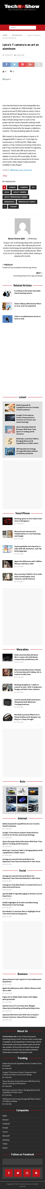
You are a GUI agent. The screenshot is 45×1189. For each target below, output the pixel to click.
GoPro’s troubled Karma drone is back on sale (27, 317)
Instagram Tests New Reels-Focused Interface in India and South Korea (22, 885)
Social (22, 870)
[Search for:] (22, 27)
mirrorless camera (27, 202)
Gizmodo (28, 170)
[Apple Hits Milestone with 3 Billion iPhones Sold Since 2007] (7, 564)
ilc (33, 187)
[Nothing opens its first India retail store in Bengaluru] (7, 521)
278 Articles (32, 239)
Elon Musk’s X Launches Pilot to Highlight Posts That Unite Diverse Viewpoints (21, 912)
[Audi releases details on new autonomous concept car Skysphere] (22, 808)
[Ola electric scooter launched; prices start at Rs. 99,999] (11, 808)
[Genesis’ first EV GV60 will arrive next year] (11, 791)
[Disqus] (22, 360)
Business (23, 974)
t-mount (13, 207)
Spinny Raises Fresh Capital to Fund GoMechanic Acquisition (22, 980)
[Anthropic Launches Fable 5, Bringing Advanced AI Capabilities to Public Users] (10, 441)
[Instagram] (27, 1173)
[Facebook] (9, 1173)
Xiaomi (5, 1148)
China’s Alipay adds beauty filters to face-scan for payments (27, 304)
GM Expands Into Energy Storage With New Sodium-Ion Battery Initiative (27, 451)
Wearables (22, 649)
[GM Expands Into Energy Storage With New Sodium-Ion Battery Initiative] (10, 451)
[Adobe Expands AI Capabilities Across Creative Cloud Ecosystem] (10, 408)
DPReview (14, 170)
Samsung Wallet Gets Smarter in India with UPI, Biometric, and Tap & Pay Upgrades (28, 548)
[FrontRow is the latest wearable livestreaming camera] (7, 293)
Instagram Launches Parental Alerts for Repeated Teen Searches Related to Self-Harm (21, 860)
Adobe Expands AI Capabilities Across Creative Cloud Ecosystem (27, 407)
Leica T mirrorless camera (15, 197)
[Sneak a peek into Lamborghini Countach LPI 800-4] (33, 800)
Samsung (5, 1140)
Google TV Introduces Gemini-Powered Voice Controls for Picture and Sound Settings (26, 418)
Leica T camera (19, 192)
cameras (24, 187)
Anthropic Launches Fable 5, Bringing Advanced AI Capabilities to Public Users (27, 440)
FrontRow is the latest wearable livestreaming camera (27, 291)
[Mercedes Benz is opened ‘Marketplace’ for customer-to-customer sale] (33, 808)
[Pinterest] (36, 1173)
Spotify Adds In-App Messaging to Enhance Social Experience (22, 894)
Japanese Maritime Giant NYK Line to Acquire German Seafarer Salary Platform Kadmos (20, 1015)
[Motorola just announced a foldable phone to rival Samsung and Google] (7, 534)
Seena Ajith (20, 55)
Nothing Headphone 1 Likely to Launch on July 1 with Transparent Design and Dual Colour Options (28, 687)
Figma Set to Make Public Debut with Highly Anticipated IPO (19, 998)
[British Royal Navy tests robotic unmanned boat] (33, 791)
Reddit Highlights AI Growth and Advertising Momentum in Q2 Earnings (20, 903)
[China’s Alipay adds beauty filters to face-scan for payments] (7, 306)
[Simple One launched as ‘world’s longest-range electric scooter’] (11, 800)
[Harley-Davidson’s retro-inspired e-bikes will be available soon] (22, 791)
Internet (22, 818)
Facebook (6, 1124)
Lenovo (5, 1132)
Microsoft (6, 1136)
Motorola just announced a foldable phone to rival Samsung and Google (27, 533)
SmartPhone (22, 513)
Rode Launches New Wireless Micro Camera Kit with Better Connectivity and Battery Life (26, 657)
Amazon (5, 1120)
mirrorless (9, 202)
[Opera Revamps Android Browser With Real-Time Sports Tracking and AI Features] (10, 429)
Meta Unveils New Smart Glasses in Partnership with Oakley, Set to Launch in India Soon (28, 672)
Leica (21, 170)
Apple (4, 1116)
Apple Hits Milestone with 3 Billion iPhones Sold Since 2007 (28, 562)
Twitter (4, 1144)
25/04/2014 (8, 55)
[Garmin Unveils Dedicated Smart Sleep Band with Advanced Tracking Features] (7, 702)
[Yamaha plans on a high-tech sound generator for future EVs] (22, 800)
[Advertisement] (23, 18)
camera (12, 187)
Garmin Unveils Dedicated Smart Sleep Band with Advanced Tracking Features (27, 701)
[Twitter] (18, 1173)
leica (6, 192)
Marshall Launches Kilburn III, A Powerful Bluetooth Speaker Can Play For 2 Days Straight (27, 716)
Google (5, 1128)
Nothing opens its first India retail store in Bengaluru (28, 519)
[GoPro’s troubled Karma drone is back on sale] (7, 319)
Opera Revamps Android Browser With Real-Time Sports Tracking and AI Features (26, 430)
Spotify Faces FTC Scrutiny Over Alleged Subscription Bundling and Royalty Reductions (21, 1006)
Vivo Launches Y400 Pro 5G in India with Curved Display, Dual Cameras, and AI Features (28, 576)
